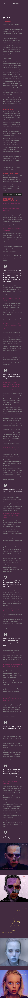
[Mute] (17, 194)
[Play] (5, 194)
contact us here (7, 26)
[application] (12, 194)
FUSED (11, 169)
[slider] (20, 194)
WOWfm (15, 177)
